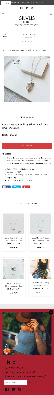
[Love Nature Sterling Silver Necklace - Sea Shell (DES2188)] (40, 224)
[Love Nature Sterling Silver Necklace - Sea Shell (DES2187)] (13, 269)
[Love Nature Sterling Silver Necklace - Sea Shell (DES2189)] (13, 224)
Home (4, 50)
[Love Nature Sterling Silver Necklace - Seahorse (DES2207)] (40, 269)
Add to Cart (27, 145)
